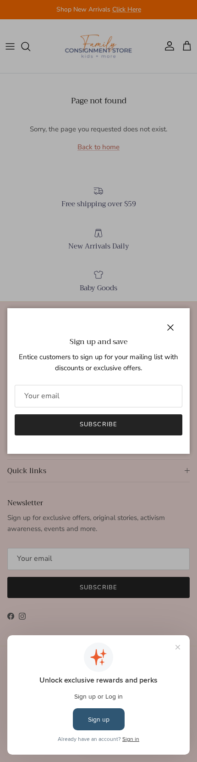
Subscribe (98, 424)
